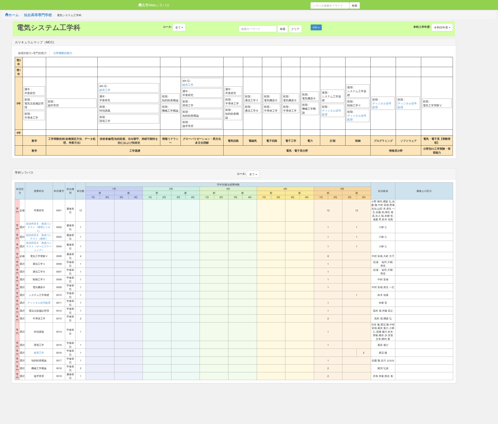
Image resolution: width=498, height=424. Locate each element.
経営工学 (104, 90)
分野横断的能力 (62, 53)
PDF (315, 27)
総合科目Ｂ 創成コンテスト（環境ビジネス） (39, 227)
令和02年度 (441, 27)
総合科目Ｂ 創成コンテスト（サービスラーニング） (39, 246)
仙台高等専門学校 (38, 14)
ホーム (13, 14)
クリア (295, 29)
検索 (354, 5)
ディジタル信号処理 (331, 112)
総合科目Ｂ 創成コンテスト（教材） (39, 236)
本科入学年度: (422, 27)
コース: (167, 27)
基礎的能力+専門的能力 (32, 53)
